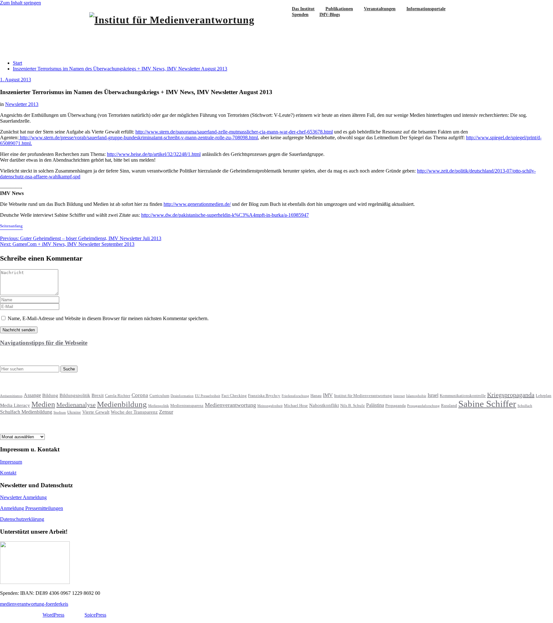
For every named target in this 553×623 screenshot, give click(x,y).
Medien (43, 404)
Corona (140, 395)
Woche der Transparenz (134, 412)
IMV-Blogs (329, 14)
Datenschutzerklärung (22, 519)
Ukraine (74, 412)
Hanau (316, 395)
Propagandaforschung (423, 406)
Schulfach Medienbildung (26, 412)
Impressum (11, 462)
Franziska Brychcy (264, 395)
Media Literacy (15, 405)
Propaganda (395, 405)
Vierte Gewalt (95, 412)
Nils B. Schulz (352, 405)
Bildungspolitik (75, 395)
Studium (59, 412)
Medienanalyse (76, 404)
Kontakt (8, 472)
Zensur (166, 412)
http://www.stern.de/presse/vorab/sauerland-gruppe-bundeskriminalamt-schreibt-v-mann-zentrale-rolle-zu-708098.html (138, 137)
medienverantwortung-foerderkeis (34, 604)
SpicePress (95, 615)
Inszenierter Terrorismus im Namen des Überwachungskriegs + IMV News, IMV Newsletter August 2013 (120, 68)
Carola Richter (117, 395)
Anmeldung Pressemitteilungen (31, 508)
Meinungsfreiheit (270, 406)
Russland (449, 405)
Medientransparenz (187, 405)
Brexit (98, 395)
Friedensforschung (295, 396)
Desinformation (182, 396)
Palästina (375, 405)
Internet (399, 396)
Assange (32, 395)
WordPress (53, 615)
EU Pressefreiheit (207, 396)
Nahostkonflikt (324, 405)
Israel (433, 395)
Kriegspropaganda (510, 394)
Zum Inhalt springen (20, 2)
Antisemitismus (11, 396)
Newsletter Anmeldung (23, 497)
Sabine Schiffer (487, 404)
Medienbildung (122, 404)
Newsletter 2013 (21, 104)
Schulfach (524, 406)
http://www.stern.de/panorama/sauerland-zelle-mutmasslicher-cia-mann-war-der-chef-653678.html (234, 131)
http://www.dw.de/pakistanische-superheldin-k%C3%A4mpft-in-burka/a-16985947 (225, 215)
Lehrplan (543, 395)
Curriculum (159, 395)
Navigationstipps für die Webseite (43, 342)
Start (17, 63)
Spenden (300, 14)
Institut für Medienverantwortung (363, 395)
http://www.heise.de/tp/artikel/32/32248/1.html (154, 154)
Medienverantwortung (230, 405)
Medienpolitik (158, 406)
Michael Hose (296, 405)
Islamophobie (416, 396)
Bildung (50, 395)
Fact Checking (234, 395)
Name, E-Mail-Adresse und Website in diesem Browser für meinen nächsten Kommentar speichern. (108, 318)
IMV (328, 395)
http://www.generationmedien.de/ (197, 204)
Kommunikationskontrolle (463, 395)
